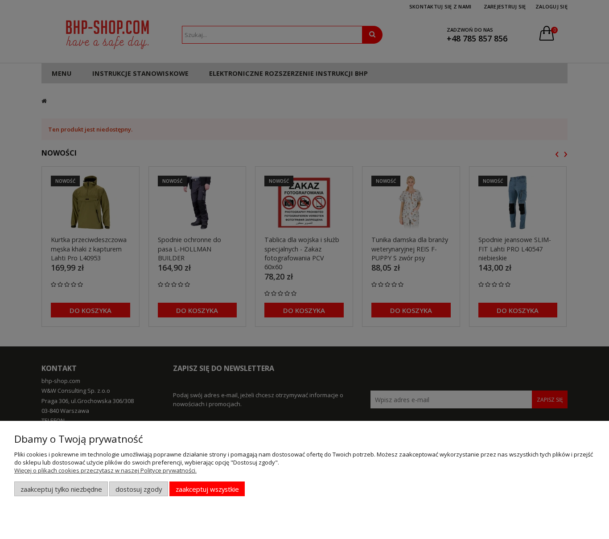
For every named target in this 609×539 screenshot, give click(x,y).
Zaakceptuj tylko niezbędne (61, 489)
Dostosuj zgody (138, 489)
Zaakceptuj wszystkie (207, 489)
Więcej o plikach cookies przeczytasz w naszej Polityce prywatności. (105, 470)
